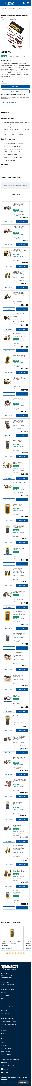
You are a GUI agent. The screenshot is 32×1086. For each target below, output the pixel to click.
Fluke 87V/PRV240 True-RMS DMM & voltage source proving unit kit (19, 870)
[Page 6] (21, 953)
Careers (3, 1002)
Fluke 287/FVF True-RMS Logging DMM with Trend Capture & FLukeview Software (19, 379)
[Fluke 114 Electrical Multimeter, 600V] (8, 445)
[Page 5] (18, 953)
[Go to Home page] (10, 3)
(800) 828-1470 (5, 982)
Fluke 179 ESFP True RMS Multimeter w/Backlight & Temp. (19, 357)
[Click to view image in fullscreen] (15, 35)
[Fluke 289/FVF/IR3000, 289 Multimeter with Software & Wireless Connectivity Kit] (8, 209)
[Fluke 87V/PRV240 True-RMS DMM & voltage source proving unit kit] (8, 874)
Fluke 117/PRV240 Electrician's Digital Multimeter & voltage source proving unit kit (18, 570)
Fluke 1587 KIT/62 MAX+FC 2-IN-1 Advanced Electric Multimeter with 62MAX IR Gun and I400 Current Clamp (19, 737)
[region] (15, 940)
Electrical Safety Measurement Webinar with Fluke (15, 169)
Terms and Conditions (7, 1048)
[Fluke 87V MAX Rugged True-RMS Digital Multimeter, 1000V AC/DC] (8, 617)
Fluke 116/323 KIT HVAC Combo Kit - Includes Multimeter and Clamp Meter (19, 228)
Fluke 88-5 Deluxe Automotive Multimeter (18, 505)
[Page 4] (15, 953)
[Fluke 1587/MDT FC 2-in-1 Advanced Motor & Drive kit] (8, 763)
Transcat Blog (5, 1045)
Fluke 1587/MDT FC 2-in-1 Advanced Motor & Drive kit (19, 759)
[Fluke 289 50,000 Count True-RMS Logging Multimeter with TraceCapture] (8, 807)
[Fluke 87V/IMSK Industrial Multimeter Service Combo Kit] (8, 488)
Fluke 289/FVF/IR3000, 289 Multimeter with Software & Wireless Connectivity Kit (18, 205)
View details (6, 948)
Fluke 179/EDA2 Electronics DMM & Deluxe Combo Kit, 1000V (19, 335)
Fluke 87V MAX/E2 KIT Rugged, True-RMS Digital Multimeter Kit (19, 591)
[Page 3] (12, 953)
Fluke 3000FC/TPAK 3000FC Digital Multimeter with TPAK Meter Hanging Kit (19, 294)
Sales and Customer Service (8, 1024)
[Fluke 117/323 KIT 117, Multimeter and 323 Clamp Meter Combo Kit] (8, 255)
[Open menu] (2, 3)
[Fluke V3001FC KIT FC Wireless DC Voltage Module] (8, 318)
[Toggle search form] (24, 3)
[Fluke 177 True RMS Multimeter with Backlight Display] (8, 552)
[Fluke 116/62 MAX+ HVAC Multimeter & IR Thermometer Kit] (8, 699)
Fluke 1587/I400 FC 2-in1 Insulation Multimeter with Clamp (19, 825)
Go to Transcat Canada (7, 1054)
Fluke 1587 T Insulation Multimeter (18, 716)
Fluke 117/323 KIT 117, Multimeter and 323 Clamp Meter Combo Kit (19, 250)
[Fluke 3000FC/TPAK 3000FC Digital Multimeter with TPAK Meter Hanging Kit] (8, 298)
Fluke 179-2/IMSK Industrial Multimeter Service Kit (18, 462)
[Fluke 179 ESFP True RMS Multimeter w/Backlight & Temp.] (8, 361)
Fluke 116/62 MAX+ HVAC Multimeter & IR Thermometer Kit (19, 695)
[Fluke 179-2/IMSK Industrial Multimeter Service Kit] (8, 466)
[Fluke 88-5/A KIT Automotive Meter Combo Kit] (8, 404)
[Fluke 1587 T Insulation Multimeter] (8, 720)
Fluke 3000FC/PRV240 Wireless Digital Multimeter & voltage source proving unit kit (18, 273)
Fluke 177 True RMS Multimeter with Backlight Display (19, 548)
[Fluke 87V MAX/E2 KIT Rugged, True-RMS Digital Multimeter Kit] (8, 595)
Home (2, 8)
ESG (2, 999)
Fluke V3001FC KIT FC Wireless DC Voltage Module (18, 315)
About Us (3, 993)
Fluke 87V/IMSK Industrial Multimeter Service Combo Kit (19, 484)
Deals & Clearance (6, 1034)
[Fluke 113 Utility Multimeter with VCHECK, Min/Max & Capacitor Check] (8, 530)
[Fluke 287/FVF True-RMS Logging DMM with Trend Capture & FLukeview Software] (8, 383)
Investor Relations (6, 996)
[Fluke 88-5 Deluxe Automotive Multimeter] (8, 509)
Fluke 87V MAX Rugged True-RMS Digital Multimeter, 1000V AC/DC (19, 613)
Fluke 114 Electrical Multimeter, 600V (17, 441)
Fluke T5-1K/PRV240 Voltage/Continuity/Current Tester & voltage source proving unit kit (19, 847)
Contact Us (4, 1010)
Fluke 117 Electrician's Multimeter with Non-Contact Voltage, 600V (18, 421)
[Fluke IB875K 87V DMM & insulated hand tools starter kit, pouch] (8, 678)
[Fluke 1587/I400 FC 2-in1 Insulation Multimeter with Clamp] (8, 829)
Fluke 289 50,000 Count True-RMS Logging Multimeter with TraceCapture (19, 802)
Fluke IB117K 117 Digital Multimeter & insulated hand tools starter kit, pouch (18, 654)
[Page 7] (24, 953)
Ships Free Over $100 (6, 60)
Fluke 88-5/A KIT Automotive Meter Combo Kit (19, 400)
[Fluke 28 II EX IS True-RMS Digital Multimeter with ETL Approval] (8, 785)
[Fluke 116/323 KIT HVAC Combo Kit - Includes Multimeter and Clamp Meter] (8, 232)
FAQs (2, 1042)
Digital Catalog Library (7, 1031)
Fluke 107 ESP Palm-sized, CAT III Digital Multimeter (19, 634)
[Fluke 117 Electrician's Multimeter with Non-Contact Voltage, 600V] (8, 425)
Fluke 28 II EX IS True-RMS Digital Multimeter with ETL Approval (19, 780)
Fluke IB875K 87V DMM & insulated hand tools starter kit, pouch (19, 675)
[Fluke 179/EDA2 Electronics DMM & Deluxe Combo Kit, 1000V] (8, 339)
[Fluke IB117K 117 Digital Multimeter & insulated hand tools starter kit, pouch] (8, 658)
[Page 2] (10, 953)
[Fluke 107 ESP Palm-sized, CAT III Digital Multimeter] (8, 638)
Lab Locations (5, 1013)
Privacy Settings (5, 1051)
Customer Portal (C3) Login (8, 1021)
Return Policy (4, 1028)
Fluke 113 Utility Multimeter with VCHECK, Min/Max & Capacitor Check (19, 526)
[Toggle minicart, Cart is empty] (27, 3)
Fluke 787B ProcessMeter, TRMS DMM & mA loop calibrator (19, 892)
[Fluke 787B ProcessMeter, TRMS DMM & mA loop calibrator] (8, 896)
